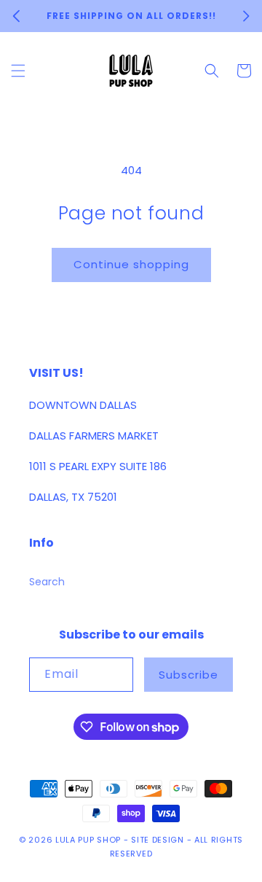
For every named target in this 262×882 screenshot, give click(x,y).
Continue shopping (131, 264)
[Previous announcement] (16, 16)
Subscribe (188, 674)
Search (47, 581)
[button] (18, 71)
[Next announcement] (246, 16)
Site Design (157, 840)
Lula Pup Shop (88, 840)
